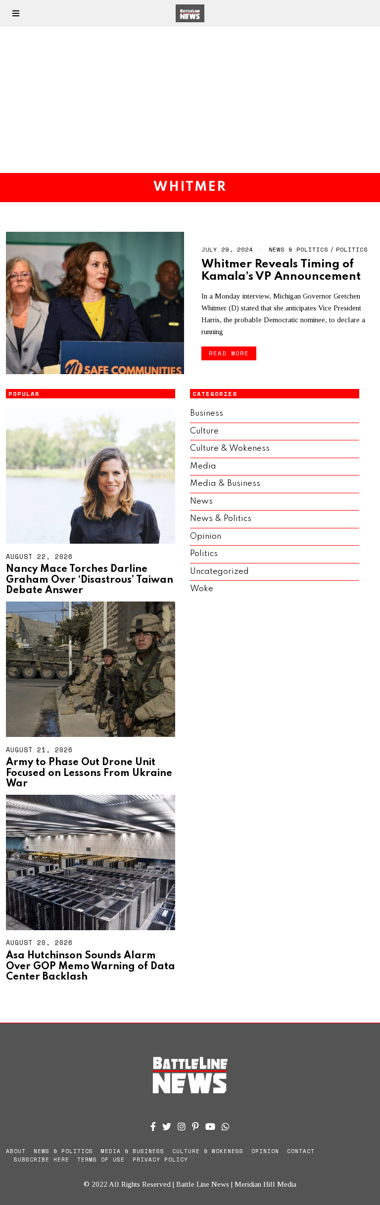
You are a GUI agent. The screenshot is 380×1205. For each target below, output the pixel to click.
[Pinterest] (195, 1126)
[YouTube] (210, 1126)
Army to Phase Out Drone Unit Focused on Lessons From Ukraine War (89, 773)
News (201, 501)
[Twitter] (167, 1126)
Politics (352, 249)
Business (206, 413)
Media (203, 466)
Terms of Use (101, 1159)
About (16, 1151)
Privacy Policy (160, 1159)
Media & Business (225, 483)
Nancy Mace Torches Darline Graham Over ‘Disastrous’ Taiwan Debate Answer (89, 580)
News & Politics (298, 249)
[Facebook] (153, 1126)
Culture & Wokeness (230, 448)
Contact (301, 1151)
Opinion (205, 536)
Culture (204, 431)
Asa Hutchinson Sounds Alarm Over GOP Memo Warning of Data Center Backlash (90, 966)
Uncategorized (219, 571)
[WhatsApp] (225, 1126)
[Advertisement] (190, 100)
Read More (229, 353)
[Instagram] (181, 1126)
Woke (201, 589)
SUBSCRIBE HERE (41, 1159)
